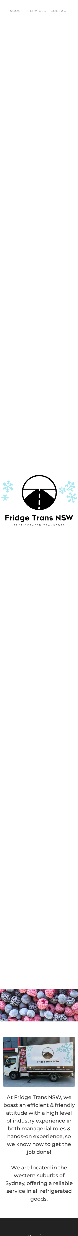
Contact (59, 11)
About (16, 11)
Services (37, 11)
